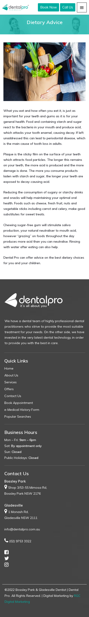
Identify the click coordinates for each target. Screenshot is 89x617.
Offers (9, 389)
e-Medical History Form (21, 410)
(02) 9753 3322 (20, 541)
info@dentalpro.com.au (22, 529)
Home (8, 368)
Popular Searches (17, 416)
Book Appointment (18, 403)
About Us (11, 375)
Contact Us (12, 396)
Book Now (48, 7)
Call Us (67, 7)
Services (10, 382)
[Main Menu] (82, 7)
